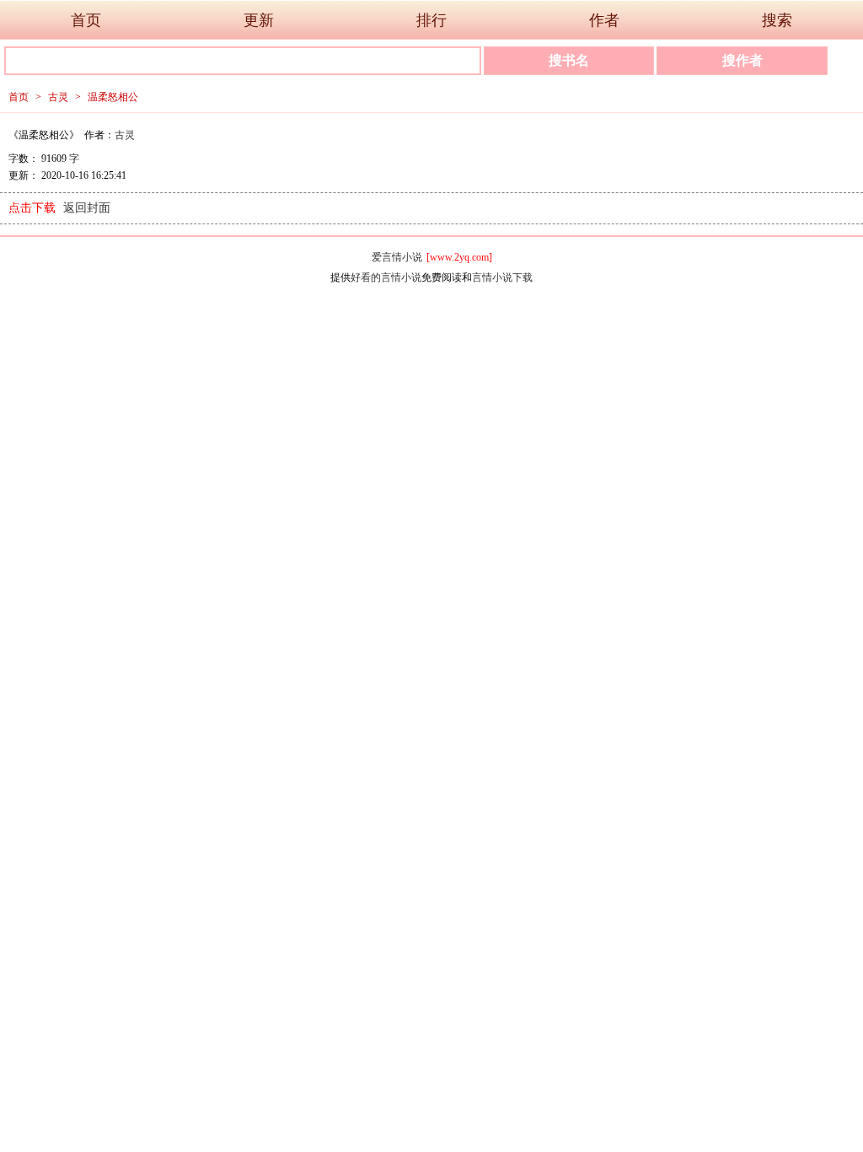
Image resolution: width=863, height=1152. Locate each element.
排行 (431, 20)
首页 (86, 20)
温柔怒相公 (113, 97)
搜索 (777, 20)
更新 (259, 20)
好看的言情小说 (386, 277)
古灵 (58, 97)
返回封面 (86, 208)
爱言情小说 (397, 257)
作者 (604, 20)
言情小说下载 (502, 277)
